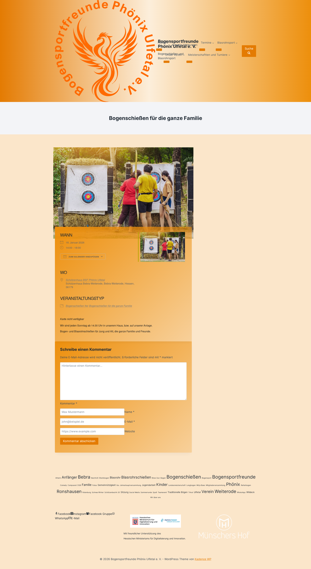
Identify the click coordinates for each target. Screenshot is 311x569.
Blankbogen (104, 478)
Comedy (63, 485)
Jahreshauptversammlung (130, 485)
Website (129, 431)
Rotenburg (86, 492)
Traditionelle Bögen (178, 492)
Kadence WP (203, 559)
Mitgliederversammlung (215, 485)
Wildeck (250, 492)
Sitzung (124, 492)
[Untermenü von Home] (159, 49)
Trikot (190, 492)
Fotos (94, 485)
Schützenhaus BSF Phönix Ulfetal (85, 280)
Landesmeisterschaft (177, 485)
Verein (208, 491)
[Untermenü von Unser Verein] (166, 62)
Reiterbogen (246, 485)
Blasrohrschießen (136, 477)
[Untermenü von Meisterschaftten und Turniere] (189, 62)
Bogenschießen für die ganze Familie (110, 306)
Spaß (155, 492)
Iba (117, 485)
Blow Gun (156, 478)
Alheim (58, 478)
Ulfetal (197, 492)
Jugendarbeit (149, 485)
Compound (72, 485)
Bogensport (206, 478)
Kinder (161, 484)
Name (129, 412)
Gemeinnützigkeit (107, 485)
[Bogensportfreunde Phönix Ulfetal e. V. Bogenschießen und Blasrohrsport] (105, 51)
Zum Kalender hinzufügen (83, 256)
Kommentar (68, 403)
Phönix (233, 484)
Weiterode (225, 491)
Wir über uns (155, 497)
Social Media (134, 492)
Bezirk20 (94, 478)
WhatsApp (241, 492)
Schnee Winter (98, 492)
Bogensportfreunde (234, 477)
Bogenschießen (184, 477)
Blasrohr (115, 477)
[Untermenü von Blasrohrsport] (219, 49)
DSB (79, 485)
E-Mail (129, 421)
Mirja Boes (200, 485)
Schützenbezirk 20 (112, 492)
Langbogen (191, 485)
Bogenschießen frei (77, 306)
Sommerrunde (146, 492)
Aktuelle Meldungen (184, 45)
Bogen (163, 478)
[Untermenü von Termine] (202, 49)
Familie (87, 484)
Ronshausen (69, 491)
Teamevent (162, 492)
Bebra (84, 477)
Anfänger (69, 477)
